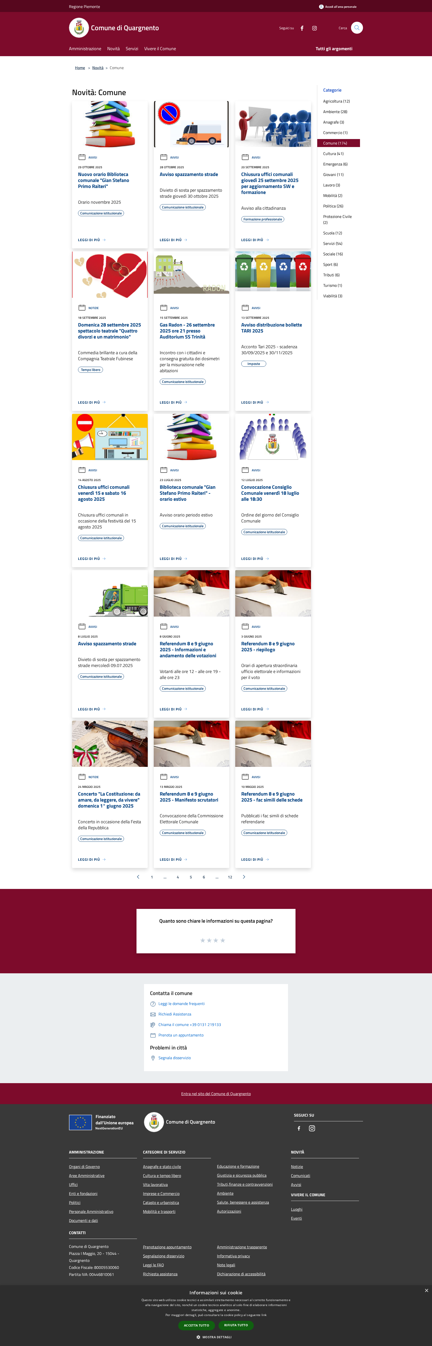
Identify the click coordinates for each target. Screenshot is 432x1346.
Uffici (73, 1184)
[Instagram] (313, 27)
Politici (74, 1202)
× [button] (426, 1291)
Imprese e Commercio (161, 1193)
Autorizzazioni (229, 1211)
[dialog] (216, 1315)
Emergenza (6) (335, 164)
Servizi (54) (332, 243)
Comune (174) (335, 143)
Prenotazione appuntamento (167, 1247)
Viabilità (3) (332, 296)
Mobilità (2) (332, 195)
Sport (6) (330, 264)
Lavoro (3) (331, 185)
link (264, 1315)
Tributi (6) (331, 275)
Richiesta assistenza (160, 1274)
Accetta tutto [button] (196, 1325)
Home (80, 68)
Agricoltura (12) (336, 101)
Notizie (93, 308)
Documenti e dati (83, 1220)
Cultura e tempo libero (162, 1175)
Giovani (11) (333, 174)
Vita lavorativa (155, 1184)
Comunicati (300, 1175)
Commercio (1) (335, 133)
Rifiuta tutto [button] (236, 1325)
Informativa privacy (233, 1256)
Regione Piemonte (84, 6)
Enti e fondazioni (83, 1193)
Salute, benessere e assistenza (243, 1202)
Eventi (296, 1218)
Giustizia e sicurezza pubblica (241, 1175)
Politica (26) (333, 206)
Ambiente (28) (335, 112)
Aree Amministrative (86, 1175)
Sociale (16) (333, 254)
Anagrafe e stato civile (162, 1167)
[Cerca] (357, 28)
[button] (216, 1337)
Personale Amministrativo (91, 1211)
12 (230, 877)
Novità (98, 68)
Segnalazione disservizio (163, 1256)
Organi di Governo (84, 1167)
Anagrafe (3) (333, 122)
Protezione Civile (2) (337, 219)
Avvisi (92, 157)
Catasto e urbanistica (161, 1202)
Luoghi (296, 1209)
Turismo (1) (332, 285)
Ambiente (225, 1193)
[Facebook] (300, 27)
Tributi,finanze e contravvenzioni (245, 1184)
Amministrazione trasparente (242, 1247)
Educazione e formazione (238, 1166)
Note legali (226, 1265)
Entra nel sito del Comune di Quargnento (216, 1094)
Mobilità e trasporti (159, 1211)
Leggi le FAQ (153, 1265)
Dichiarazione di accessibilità (241, 1274)
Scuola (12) (332, 233)
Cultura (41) (333, 154)
